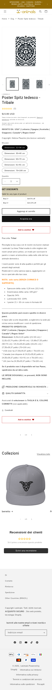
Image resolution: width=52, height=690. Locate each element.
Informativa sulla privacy (27, 675)
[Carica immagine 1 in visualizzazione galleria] (12, 84)
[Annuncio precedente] (4, 4)
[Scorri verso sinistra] (3, 84)
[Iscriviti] (44, 633)
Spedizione (10, 592)
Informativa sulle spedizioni (22, 684)
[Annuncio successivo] (47, 4)
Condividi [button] (9, 410)
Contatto (8, 581)
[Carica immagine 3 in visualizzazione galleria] (39, 84)
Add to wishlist (24, 230)
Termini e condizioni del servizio (27, 679)
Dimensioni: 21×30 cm (15, 148)
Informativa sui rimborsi (30, 670)
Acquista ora (26, 219)
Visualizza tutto (43, 454)
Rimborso (9, 587)
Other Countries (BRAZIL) (16, 598)
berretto (6, 511)
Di (6, 575)
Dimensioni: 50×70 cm (15, 159)
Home (4, 19)
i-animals (24, 666)
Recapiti (41, 684)
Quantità (5, 176)
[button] (5, 11)
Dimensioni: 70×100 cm (15, 171)
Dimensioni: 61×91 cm (15, 165)
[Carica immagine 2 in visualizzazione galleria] (26, 84)
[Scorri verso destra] (49, 84)
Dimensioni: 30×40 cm (15, 153)
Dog (12, 19)
